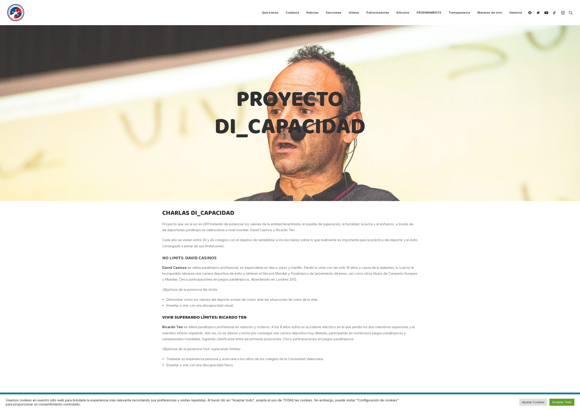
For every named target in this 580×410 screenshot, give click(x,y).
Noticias (312, 12)
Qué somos (270, 12)
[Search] (570, 12)
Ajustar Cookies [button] (533, 402)
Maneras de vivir (489, 12)
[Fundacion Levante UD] (15, 12)
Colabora (292, 12)
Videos (354, 12)
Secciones (333, 12)
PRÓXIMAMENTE (429, 12)
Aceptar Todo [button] (562, 402)
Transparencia (459, 12)
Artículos (402, 12)
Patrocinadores (377, 12)
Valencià (515, 12)
